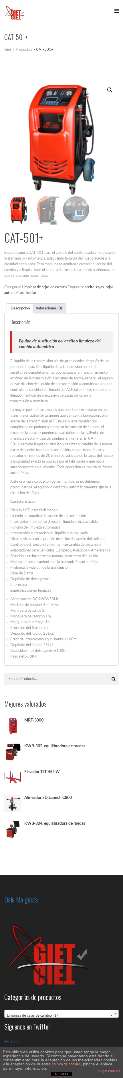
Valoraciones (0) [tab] (49, 308)
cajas (100, 287)
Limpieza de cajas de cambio (44, 287)
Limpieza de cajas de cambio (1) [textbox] (60, 1015)
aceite (89, 287)
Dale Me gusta (21, 899)
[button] (110, 90)
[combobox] (61, 1014)
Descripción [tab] (20, 308)
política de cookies (66, 1064)
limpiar (30, 293)
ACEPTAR (61, 1074)
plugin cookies (109, 1071)
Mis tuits (11, 1042)
